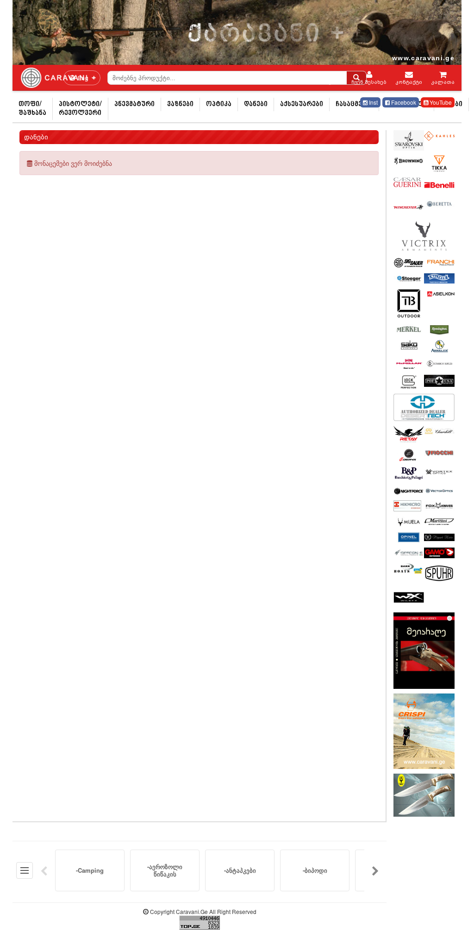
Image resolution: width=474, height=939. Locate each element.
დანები (256, 104)
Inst (373, 102)
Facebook (403, 102)
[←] (44, 870)
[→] (375, 870)
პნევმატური (134, 104)
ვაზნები (180, 104)
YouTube (440, 102)
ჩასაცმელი (354, 104)
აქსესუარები (301, 104)
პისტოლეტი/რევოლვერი (80, 109)
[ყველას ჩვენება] (24, 870)
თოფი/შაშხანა (32, 109)
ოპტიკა (218, 104)
